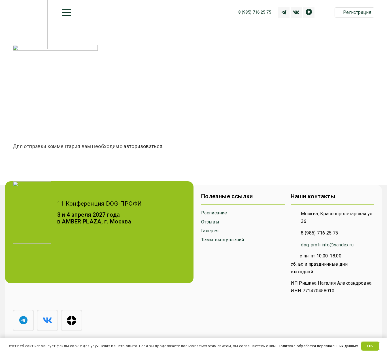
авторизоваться (143, 146)
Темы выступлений (222, 239)
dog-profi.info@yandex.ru (327, 245)
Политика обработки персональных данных (318, 346)
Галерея (210, 230)
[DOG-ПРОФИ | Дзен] (308, 12)
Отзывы (210, 222)
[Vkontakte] (296, 12)
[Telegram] (23, 320)
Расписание (214, 213)
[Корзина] (326, 12)
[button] (66, 12)
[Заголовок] (284, 12)
